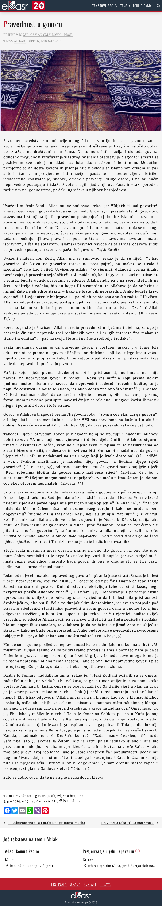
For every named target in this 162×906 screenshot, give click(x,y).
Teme (123, 5)
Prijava (105, 884)
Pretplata (58, 884)
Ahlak (20, 41)
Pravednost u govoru (30, 796)
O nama (75, 884)
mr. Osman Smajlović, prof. (48, 35)
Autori (134, 5)
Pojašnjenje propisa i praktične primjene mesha (46, 823)
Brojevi (113, 5)
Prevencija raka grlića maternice (127, 823)
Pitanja (146, 5)
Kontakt (90, 884)
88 (82, 796)
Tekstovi (99, 5)
